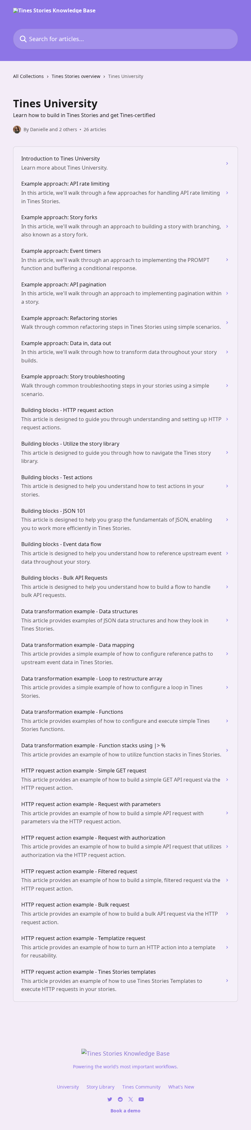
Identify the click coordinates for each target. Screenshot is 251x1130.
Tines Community (141, 1087)
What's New (181, 1087)
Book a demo (125, 1110)
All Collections (28, 76)
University (68, 1087)
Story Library (100, 1087)
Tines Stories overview (76, 76)
